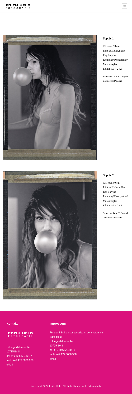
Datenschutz (94, 386)
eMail (9, 364)
